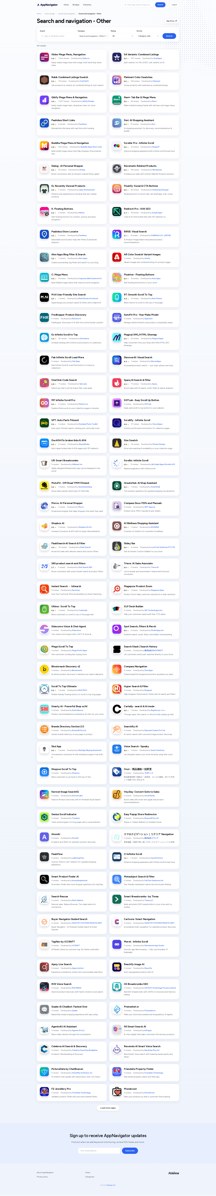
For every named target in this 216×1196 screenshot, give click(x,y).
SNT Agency (149, 507)
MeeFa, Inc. (83, 404)
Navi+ (154, 101)
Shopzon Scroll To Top (63, 769)
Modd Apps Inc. (157, 630)
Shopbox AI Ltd (85, 527)
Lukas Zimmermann (87, 190)
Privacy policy (42, 1177)
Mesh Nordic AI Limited (88, 298)
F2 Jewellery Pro (61, 1088)
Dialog (82, 170)
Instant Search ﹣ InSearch (66, 586)
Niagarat (148, 690)
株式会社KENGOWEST (153, 650)
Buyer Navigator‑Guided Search (69, 919)
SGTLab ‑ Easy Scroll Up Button (141, 400)
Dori (153, 124)
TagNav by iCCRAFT (63, 941)
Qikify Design (88, 101)
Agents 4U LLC (78, 1030)
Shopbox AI (57, 523)
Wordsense (157, 170)
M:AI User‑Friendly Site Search (68, 294)
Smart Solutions (157, 750)
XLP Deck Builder (134, 606)
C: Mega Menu (59, 274)
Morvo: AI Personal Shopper (67, 503)
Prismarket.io (131, 1006)
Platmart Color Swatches (138, 77)
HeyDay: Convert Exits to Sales (141, 791)
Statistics (87, 5)
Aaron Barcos (77, 710)
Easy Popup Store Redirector (140, 814)
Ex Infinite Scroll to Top (64, 334)
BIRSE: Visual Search (135, 231)
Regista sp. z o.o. (158, 710)
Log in (174, 5)
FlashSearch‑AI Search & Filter (68, 543)
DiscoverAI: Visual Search (138, 357)
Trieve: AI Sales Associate (138, 563)
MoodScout (149, 1093)
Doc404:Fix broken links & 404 (68, 440)
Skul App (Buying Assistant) (90, 750)
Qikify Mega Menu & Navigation (69, 97)
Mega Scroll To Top (62, 646)
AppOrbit (148, 319)
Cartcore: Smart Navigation (139, 919)
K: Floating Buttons (62, 208)
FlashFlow (57, 854)
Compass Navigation (135, 666)
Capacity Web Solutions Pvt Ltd (92, 278)
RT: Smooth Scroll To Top (138, 294)
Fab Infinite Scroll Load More (67, 357)
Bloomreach (77, 670)
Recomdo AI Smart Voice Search (142, 1046)
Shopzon (76, 773)
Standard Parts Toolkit (88, 424)
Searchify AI (131, 726)
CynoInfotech (157, 858)
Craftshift (84, 81)
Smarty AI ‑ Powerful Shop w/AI (69, 706)
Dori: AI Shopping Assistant (139, 120)
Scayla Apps (157, 213)
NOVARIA (155, 527)
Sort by (139, 31)
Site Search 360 (85, 567)
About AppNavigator (45, 1172)
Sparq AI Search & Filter (137, 379)
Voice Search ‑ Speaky (136, 746)
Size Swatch (131, 440)
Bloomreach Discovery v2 (65, 666)
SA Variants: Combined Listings (141, 54)
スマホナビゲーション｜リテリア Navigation (149, 834)
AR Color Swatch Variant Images (142, 254)
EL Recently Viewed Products (68, 185)
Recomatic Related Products (140, 165)
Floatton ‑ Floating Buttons (139, 274)
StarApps (158, 58)
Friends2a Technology (153, 1073)
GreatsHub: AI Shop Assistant (140, 482)
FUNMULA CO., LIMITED (161, 235)
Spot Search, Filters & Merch (140, 626)
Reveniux (76, 590)
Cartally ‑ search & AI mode (139, 706)
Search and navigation (66, 14)
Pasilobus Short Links (63, 120)
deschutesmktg (85, 487)
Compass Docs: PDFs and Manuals (143, 503)
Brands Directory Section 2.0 (67, 726)
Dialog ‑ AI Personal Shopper (67, 165)
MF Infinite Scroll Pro (63, 400)
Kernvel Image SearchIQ (65, 791)
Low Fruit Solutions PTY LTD (163, 547)
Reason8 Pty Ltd (79, 730)
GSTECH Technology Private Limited (160, 988)
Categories (89, 1177)
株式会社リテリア (151, 838)
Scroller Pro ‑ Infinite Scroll (139, 142)
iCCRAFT (76, 945)
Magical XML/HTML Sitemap (140, 334)
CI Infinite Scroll (133, 854)
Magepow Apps (157, 590)
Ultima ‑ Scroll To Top (63, 606)
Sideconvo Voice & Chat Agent (68, 626)
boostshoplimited (79, 880)
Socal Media (149, 796)
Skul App (56, 746)
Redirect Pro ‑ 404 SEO (137, 208)
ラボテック (148, 773)
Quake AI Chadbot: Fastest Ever (69, 1006)
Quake (75, 1011)
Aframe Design (158, 444)
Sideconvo (76, 630)
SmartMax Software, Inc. (82, 1073)
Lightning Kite (78, 858)
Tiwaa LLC (148, 900)
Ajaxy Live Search (61, 964)
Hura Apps (156, 278)
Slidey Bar (129, 543)
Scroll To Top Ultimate (63, 686)
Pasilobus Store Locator (64, 231)
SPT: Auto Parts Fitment (65, 420)
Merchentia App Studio (154, 945)
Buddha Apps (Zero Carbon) (92, 147)
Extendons (84, 338)
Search (160, 5)
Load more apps (108, 1108)
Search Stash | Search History (140, 646)
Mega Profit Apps (79, 650)
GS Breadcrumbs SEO (136, 983)
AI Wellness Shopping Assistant (141, 523)
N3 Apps (148, 1030)
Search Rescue (59, 896)
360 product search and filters (68, 563)
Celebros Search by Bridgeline (85, 1050)
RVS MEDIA (76, 988)
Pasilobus (83, 124)
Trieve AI (155, 567)
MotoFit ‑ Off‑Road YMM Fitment (70, 482)
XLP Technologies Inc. (153, 610)
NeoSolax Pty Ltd (151, 1050)
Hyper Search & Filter (136, 686)
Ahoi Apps (83, 258)
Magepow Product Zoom (138, 586)
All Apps (75, 5)
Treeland (76, 818)
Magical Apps (157, 338)
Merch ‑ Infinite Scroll (136, 941)
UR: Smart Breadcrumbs (64, 460)
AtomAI (55, 834)
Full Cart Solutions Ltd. (154, 880)
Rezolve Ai (76, 319)
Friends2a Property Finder (139, 1068)
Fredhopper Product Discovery (68, 314)
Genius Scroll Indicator (64, 814)
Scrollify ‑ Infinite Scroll (137, 420)
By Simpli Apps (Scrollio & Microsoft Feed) (169, 464)
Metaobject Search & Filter (139, 876)
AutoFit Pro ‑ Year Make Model (141, 314)
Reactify (148, 968)
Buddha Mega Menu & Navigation (70, 142)
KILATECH (82, 690)
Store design (50, 14)
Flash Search (85, 547)
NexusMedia (84, 444)
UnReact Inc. (77, 464)
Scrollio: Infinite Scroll (136, 460)
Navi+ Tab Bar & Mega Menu (140, 97)
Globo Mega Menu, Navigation (68, 54)
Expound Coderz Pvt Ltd (154, 730)
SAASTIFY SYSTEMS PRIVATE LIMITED (88, 923)
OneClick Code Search (64, 379)
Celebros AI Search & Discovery (69, 1046)
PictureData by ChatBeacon (67, 1068)
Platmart (156, 81)
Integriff (155, 147)
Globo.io (86, 58)
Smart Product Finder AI (65, 876)
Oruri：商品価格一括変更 (138, 769)
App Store (170, 21)
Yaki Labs (83, 384)
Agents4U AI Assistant (64, 1026)
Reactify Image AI (134, 964)
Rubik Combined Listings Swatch (69, 77)
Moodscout (130, 1088)
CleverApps (157, 424)
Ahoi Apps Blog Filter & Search (68, 254)
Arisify (147, 258)
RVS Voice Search (61, 983)
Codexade (82, 610)
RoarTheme (157, 298)
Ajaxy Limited (77, 968)
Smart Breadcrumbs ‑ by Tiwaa (141, 896)
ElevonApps (156, 361)
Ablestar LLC (111, 1185)
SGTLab (147, 404)
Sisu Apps (148, 670)
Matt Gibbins (77, 900)
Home (66, 5)
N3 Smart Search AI (135, 1026)
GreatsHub (155, 487)
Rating (113, 31)
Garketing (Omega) (160, 190)
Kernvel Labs (77, 796)
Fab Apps (76, 361)
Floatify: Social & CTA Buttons (141, 185)
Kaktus (81, 213)
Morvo (81, 507)
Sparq (154, 384)
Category (81, 31)
